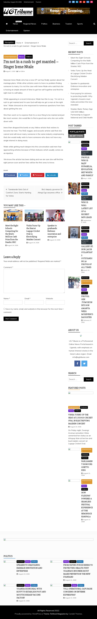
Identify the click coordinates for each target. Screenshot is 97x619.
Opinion (26, 30)
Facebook (70, 2)
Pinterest (80, 2)
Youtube (84, 2)
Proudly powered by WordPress (28, 614)
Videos (29, 56)
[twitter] (84, 363)
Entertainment (29, 2)
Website (49, 298)
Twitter (73, 2)
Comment (8, 267)
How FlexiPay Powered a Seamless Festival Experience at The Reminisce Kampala (87, 504)
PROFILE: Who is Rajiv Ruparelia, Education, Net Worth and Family (87, 166)
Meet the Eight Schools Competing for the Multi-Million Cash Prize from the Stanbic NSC (11, 233)
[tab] (77, 132)
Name (7, 298)
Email (27, 298)
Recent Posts (76, 136)
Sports (80, 24)
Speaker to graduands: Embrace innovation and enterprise (54, 231)
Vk (87, 2)
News (16, 23)
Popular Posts (77, 131)
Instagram (91, 2)
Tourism (38, 2)
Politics (44, 24)
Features (85, 145)
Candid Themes (75, 614)
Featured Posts (77, 387)
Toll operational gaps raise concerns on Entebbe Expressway (77, 591)
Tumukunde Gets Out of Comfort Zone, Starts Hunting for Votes (18, 192)
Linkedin (77, 2)
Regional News (29, 24)
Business (56, 24)
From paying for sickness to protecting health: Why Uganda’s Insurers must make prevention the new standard (81, 99)
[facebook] (77, 363)
